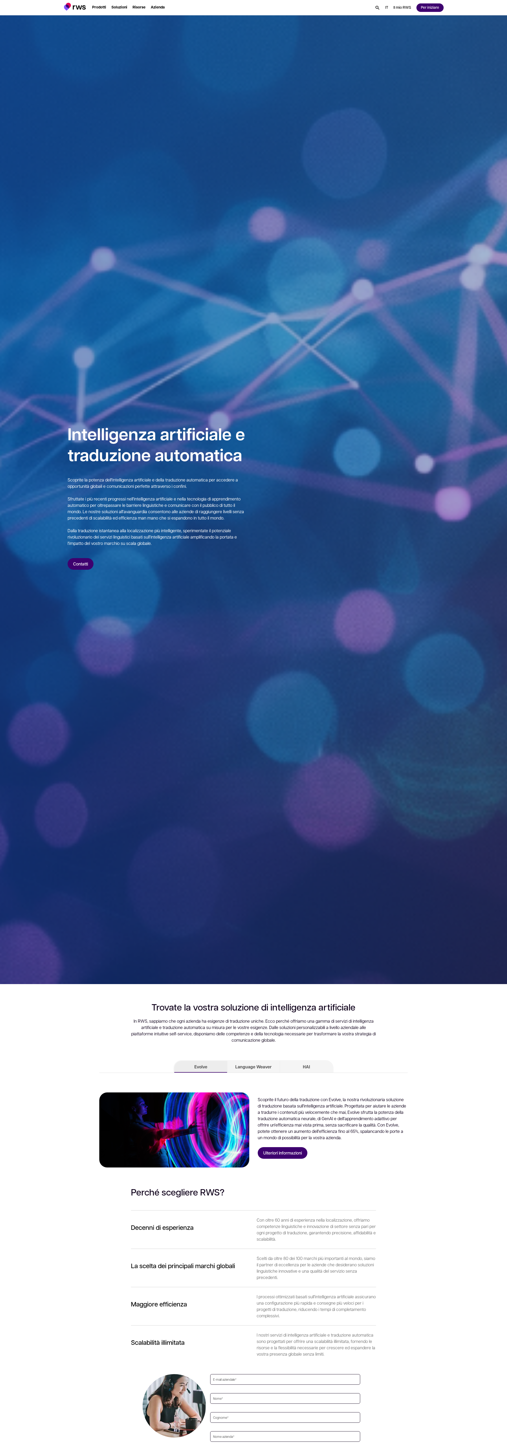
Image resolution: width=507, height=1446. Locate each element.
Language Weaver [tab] (253, 1067)
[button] (74, 6)
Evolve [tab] (200, 1067)
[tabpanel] (253, 1121)
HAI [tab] (306, 1067)
